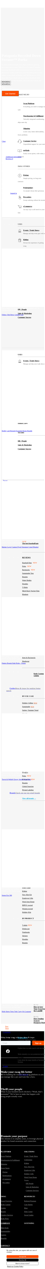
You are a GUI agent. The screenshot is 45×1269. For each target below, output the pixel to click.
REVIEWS (26, 557)
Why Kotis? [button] (8, 88)
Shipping (26, 128)
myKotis (26, 150)
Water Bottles (26, 580)
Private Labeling (28, 790)
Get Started (10, 94)
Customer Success (24, 317)
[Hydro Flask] (27, 818)
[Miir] (27, 824)
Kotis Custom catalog (39, 675)
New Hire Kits (29, 1167)
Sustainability (23, 1046)
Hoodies (25, 584)
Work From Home (30, 1177)
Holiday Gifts (29, 1174)
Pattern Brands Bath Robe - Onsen (14, 663)
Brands (3, 1212)
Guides (3, 1208)
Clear (4, 141)
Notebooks (26, 932)
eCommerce (27, 206)
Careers (21, 1052)
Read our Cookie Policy (15, 1266)
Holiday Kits (26, 912)
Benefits (21, 1058)
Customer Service (29, 141)
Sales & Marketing (25, 313)
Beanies (25, 577)
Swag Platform (28, 103)
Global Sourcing (28, 786)
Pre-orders (27, 197)
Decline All (22, 1260)
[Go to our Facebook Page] (7, 1051)
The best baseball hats (30, 543)
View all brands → (29, 798)
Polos (24, 566)
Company (7, 1032)
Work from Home (28, 902)
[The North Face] (27, 812)
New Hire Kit (27, 895)
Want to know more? (22, 1263)
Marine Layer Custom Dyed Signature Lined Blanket (20, 547)
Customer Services (32, 1190)
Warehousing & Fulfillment (33, 116)
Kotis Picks (5, 1219)
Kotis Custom (5, 1205)
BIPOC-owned (27, 905)
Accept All (22, 1256)
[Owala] (27, 806)
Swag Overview (6, 1201)
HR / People (22, 309)
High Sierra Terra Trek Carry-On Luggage (16, 1011)
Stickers (25, 936)
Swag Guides (28, 1215)
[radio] (10, 106)
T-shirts (24, 925)
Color (4, 99)
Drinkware (26, 929)
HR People (29, 1183)
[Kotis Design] (14, 78)
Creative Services (7, 1215)
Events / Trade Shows (31, 230)
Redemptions (28, 188)
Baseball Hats (27, 563)
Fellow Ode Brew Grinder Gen (12, 315)
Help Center (28, 1212)
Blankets (25, 594)
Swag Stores (5, 1168)
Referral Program (30, 1201)
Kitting (25, 240)
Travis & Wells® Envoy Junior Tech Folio (16, 779)
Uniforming (28, 1160)
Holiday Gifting (29, 703)
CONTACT (5, 1246)
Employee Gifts (27, 898)
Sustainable (28, 707)
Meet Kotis (5, 1228)
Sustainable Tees (28, 573)
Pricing (26, 175)
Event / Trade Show (31, 1156)
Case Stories (28, 1205)
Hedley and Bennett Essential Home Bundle (17, 431)
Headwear (25, 661)
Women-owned (27, 909)
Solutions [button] (6, 219)
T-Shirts (25, 587)
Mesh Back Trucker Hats (30, 591)
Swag (5, 481)
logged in (13, 193)
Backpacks (26, 570)
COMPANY (5, 1223)
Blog (26, 1208)
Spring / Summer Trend (30, 710)
